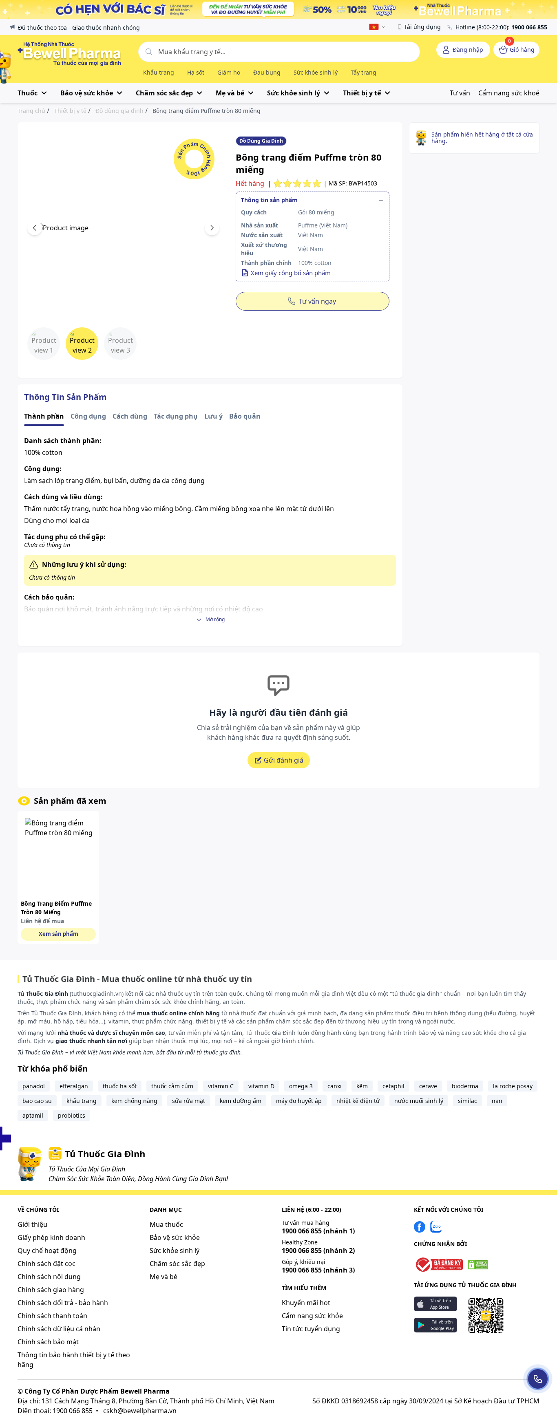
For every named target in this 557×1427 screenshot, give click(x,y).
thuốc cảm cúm (172, 1086)
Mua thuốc (166, 1224)
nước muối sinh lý (418, 1101)
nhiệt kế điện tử (358, 1101)
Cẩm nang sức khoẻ (508, 92)
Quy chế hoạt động (47, 1250)
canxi (334, 1086)
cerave (428, 1086)
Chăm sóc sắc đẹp (177, 1263)
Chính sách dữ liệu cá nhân (59, 1328)
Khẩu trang (158, 72)
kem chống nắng (134, 1101)
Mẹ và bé (163, 1276)
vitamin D (261, 1086)
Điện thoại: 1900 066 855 (55, 1410)
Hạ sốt (195, 72)
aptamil (32, 1115)
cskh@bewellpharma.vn (140, 1410)
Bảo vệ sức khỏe (175, 1237)
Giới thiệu (32, 1224)
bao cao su (37, 1101)
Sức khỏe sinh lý (316, 72)
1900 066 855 (318, 1230)
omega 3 (301, 1086)
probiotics (71, 1115)
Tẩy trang (363, 72)
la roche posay (513, 1086)
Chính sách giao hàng (51, 1289)
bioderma (465, 1086)
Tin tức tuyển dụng (311, 1328)
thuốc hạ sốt (120, 1086)
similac (467, 1101)
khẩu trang (81, 1101)
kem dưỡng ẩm (240, 1101)
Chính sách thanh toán (52, 1315)
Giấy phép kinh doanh (51, 1237)
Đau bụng (267, 72)
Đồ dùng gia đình (119, 111)
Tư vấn (460, 92)
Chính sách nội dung (49, 1276)
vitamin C (221, 1086)
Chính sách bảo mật (48, 1341)
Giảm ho (228, 72)
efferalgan (74, 1086)
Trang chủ (31, 111)
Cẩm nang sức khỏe (312, 1315)
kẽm (362, 1086)
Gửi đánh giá (283, 760)
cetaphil (393, 1086)
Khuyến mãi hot (306, 1302)
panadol (33, 1086)
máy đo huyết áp (299, 1101)
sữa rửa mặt (188, 1101)
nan (497, 1101)
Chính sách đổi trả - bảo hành (63, 1302)
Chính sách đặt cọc (46, 1263)
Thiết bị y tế (70, 111)
